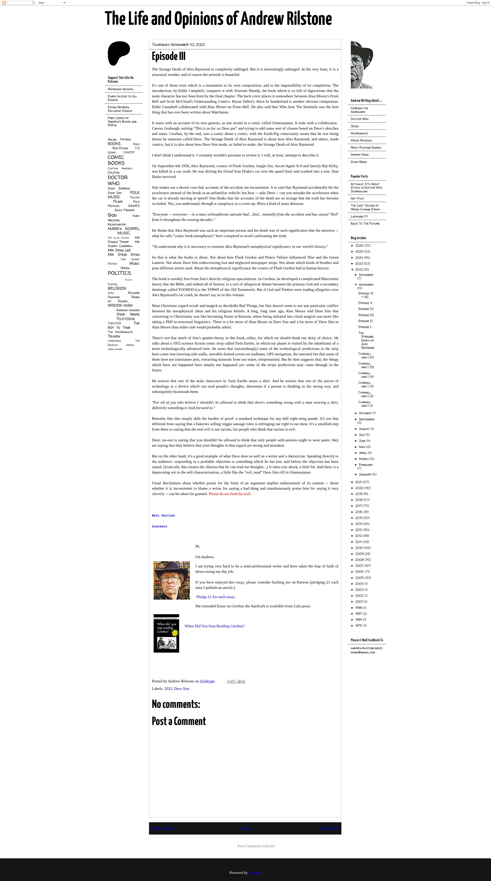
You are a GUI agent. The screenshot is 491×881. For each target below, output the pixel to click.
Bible (136, 144)
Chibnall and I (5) (366, 365)
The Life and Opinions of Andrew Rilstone (218, 20)
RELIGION (117, 288)
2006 (360, 571)
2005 (360, 578)
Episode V (365, 303)
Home (246, 828)
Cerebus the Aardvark (359, 110)
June (363, 441)
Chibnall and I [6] (366, 355)
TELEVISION (125, 319)
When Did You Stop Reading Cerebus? (215, 626)
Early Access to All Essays (122, 98)
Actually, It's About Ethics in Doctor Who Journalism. (366, 187)
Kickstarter (117, 224)
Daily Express (119, 188)
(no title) (357, 198)
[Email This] (229, 682)
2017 (359, 506)
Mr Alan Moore (118, 237)
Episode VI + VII (365, 295)
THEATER (114, 323)
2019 (359, 494)
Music (134, 263)
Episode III (366, 315)
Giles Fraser (124, 210)
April (363, 453)
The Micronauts (120, 332)
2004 (360, 584)
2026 (359, 245)
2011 (358, 542)
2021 (359, 482)
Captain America (120, 168)
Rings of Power (124, 299)
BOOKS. (114, 143)
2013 (359, 530)
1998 (359, 608)
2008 (360, 560)
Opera (125, 268)
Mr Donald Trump (124, 239)
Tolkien (114, 336)
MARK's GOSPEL (124, 228)
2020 (359, 488)
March (364, 459)
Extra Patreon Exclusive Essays (120, 109)
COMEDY (128, 152)
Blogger (255, 872)
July (362, 435)
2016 (359, 512)
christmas (114, 341)
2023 (359, 263)
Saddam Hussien (128, 310)
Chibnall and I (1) (365, 404)
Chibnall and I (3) (366, 384)
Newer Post (162, 828)
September (366, 419)
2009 (360, 554)
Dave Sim (181, 688)
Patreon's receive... (121, 89)
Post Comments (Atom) (255, 846)
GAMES (134, 206)
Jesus (355, 126)
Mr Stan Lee (119, 250)
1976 (359, 625)
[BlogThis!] (232, 682)
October (365, 413)
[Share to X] (236, 682)
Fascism (135, 197)
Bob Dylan (120, 148)
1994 (359, 619)
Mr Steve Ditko (124, 254)
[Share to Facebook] (240, 682)
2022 (168, 688)
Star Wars (128, 314)
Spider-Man (359, 154)
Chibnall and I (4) (366, 375)
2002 (359, 595)
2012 (359, 536)
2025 (359, 251)
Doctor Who (360, 119)
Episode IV (365, 309)
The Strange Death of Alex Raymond (366, 340)
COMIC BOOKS (116, 160)
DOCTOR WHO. (118, 180)
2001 (359, 601)
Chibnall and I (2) (365, 394)
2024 (359, 257)
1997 (359, 614)
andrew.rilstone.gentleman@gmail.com (367, 650)
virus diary (115, 349)
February (366, 465)
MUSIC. (123, 233)
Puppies (112, 284)
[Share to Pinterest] (243, 682)
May (362, 447)
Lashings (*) (359, 216)
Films (118, 201)
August (364, 429)
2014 (359, 524)
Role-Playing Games (366, 147)
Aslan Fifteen (119, 139)
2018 (359, 500)
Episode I (365, 327)
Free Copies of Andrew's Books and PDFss (122, 121)
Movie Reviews (361, 140)
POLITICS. (120, 272)
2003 (360, 590)
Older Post (329, 828)
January (365, 474)
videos (130, 345)
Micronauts (359, 133)
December (366, 275)
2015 (359, 518)
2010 (359, 548)
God (112, 215)
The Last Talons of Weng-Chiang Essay (365, 207)
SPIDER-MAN (120, 305)
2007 (360, 566)
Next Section (163, 515)
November (366, 284)
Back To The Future (365, 223)
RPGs (111, 293)
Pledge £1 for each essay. (216, 597)
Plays (128, 279)
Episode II (365, 321)
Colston (113, 172)
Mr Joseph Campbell (124, 244)
